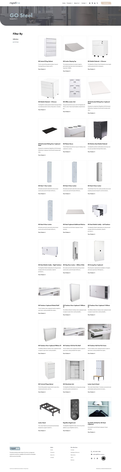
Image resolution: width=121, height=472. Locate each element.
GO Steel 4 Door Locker (45, 224)
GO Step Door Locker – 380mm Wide (73, 265)
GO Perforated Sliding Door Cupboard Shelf (99, 102)
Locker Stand (42, 423)
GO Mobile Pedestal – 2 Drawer (97, 61)
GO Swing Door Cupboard (95, 265)
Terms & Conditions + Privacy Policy (22, 468)
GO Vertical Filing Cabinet (45, 384)
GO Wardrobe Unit (68, 384)
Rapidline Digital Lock (69, 423)
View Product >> (42, 69)
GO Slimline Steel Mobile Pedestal (97, 144)
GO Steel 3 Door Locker (94, 186)
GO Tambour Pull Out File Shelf (72, 345)
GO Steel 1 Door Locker (45, 186)
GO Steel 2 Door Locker (69, 186)
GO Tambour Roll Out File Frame (97, 345)
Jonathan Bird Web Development (106, 468)
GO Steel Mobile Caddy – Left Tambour (99, 224)
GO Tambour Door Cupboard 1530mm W (99, 306)
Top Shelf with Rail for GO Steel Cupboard (97, 423)
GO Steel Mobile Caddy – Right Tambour (50, 265)
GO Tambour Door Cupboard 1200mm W (74, 306)
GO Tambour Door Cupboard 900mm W (49, 345)
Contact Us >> (13, 19)
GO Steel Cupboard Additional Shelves (74, 224)
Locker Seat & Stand (93, 384)
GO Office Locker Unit (69, 102)
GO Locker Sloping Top (69, 61)
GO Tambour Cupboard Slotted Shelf (48, 305)
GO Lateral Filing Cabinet (45, 61)
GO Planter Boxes (68, 144)
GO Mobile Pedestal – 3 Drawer (47, 102)
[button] (70, 3)
